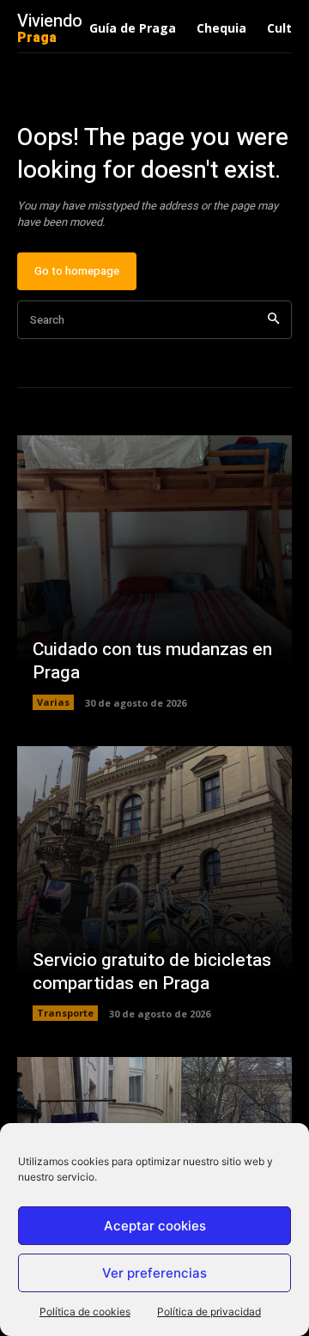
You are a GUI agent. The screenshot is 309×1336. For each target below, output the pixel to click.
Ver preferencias (154, 1273)
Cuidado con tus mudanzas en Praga (152, 661)
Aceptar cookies (155, 1226)
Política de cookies (84, 1311)
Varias (53, 701)
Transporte (65, 1012)
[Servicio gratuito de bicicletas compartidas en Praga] (154, 883)
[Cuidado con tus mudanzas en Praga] (154, 572)
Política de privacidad (209, 1311)
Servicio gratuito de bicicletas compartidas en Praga (152, 972)
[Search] (273, 320)
